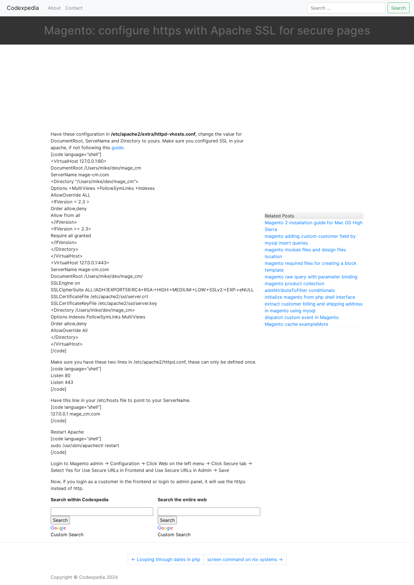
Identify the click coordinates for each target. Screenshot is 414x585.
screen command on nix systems (245, 559)
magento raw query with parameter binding (311, 277)
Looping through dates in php (165, 559)
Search (398, 8)
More (322, 324)
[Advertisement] (153, 88)
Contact (74, 8)
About (54, 8)
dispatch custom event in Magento (302, 317)
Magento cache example (291, 324)
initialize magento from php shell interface (310, 297)
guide (117, 147)
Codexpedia (24, 8)
